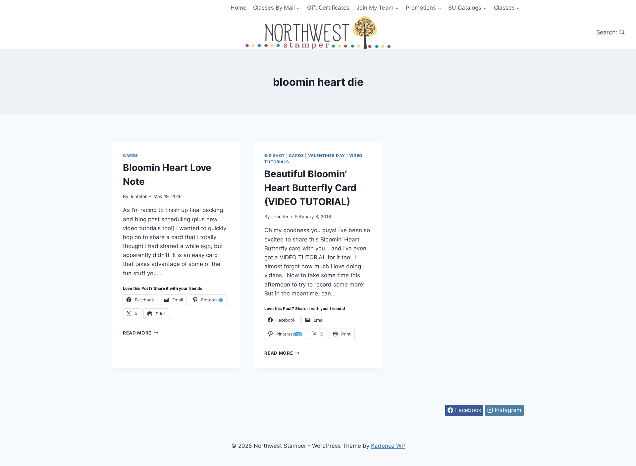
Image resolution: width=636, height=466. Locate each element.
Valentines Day (326, 155)
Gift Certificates (328, 7)
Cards (130, 155)
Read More (140, 333)
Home (238, 7)
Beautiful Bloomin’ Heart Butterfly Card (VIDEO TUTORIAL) (310, 187)
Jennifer (138, 196)
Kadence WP (388, 445)
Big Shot (274, 155)
